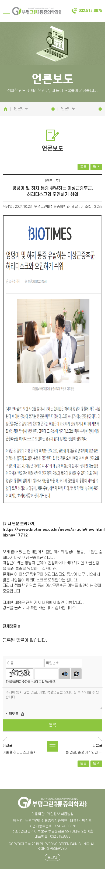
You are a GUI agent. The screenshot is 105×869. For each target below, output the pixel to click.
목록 (83, 167)
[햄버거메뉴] (6, 11)
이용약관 (38, 814)
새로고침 (76, 673)
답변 (96, 167)
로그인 (52, 857)
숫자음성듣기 (64, 673)
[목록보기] (52, 746)
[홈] (5, 109)
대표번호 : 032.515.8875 (53, 836)
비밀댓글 (12, 714)
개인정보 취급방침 (60, 814)
